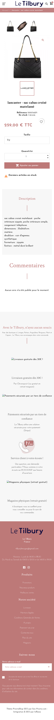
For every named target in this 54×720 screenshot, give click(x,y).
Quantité (27, 151)
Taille (27, 135)
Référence (22, 113)
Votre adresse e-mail (11, 662)
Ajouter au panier (27, 165)
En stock (23, 115)
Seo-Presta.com (39, 709)
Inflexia (37, 712)
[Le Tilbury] (29, 3)
